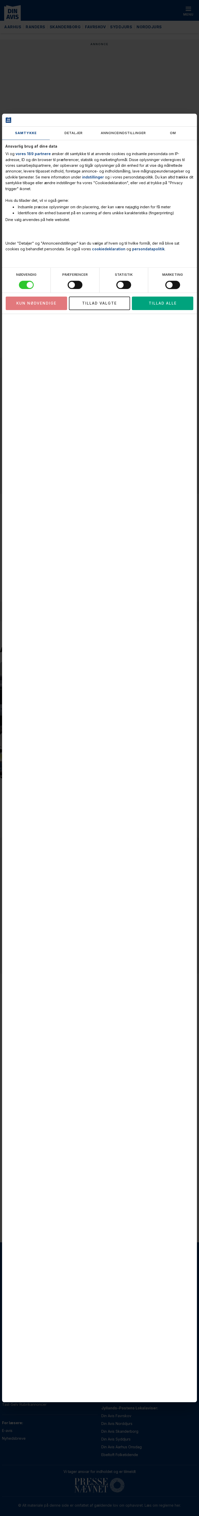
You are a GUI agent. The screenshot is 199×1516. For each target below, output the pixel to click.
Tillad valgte (99, 303)
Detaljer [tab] (74, 133)
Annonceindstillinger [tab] (123, 133)
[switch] (75, 285)
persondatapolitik (148, 249)
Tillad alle (163, 303)
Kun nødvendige (36, 303)
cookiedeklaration (108, 249)
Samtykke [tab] (26, 133)
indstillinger (93, 177)
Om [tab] (173, 133)
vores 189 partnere (33, 154)
